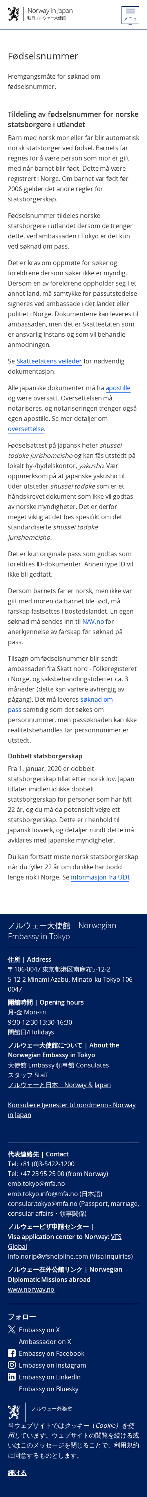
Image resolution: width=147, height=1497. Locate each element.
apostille (118, 387)
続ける (17, 1472)
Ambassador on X (45, 1341)
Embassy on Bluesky (48, 1389)
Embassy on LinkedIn (50, 1377)
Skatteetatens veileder (49, 361)
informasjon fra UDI (100, 877)
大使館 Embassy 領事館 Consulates (58, 1065)
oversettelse (26, 428)
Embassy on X (39, 1330)
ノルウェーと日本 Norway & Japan (59, 1084)
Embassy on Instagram (52, 1365)
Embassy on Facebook (51, 1353)
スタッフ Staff (28, 1075)
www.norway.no (31, 1289)
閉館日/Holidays (31, 1032)
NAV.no (93, 621)
